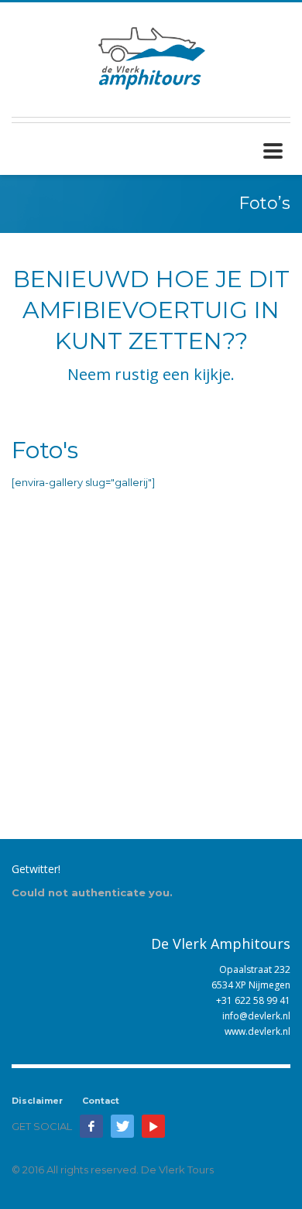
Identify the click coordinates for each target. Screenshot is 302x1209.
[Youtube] (153, 1126)
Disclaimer (37, 1100)
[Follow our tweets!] (122, 1126)
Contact (100, 1100)
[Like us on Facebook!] (91, 1126)
